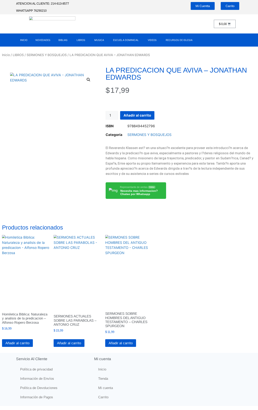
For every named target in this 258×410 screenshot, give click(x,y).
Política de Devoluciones (38, 388)
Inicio (6, 55)
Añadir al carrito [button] (17, 343)
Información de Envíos (37, 379)
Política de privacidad (36, 369)
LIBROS (18, 55)
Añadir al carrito (137, 115)
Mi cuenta (105, 388)
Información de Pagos (36, 397)
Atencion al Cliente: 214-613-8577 (42, 3)
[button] (88, 79)
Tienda (103, 379)
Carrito (103, 397)
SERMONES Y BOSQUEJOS (47, 55)
